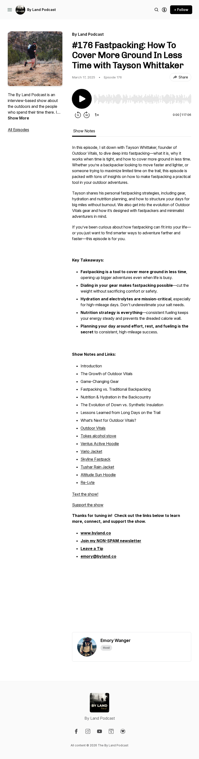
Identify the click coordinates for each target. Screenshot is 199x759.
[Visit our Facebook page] (76, 731)
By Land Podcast (41, 10)
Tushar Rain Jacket (97, 466)
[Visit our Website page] (111, 731)
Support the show (87, 504)
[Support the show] (164, 10)
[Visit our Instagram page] (87, 731)
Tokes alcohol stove (98, 435)
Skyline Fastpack (95, 459)
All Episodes (18, 129)
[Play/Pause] (81, 99)
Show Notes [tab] (84, 130)
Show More (18, 118)
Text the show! (85, 494)
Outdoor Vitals (93, 428)
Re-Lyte (88, 482)
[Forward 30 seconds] (86, 114)
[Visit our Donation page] (122, 731)
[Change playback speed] (97, 114)
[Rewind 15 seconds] (78, 114)
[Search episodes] (156, 10)
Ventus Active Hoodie (100, 443)
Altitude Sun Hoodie (98, 474)
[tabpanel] (131, 388)
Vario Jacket (91, 451)
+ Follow (181, 10)
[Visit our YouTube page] (99, 731)
